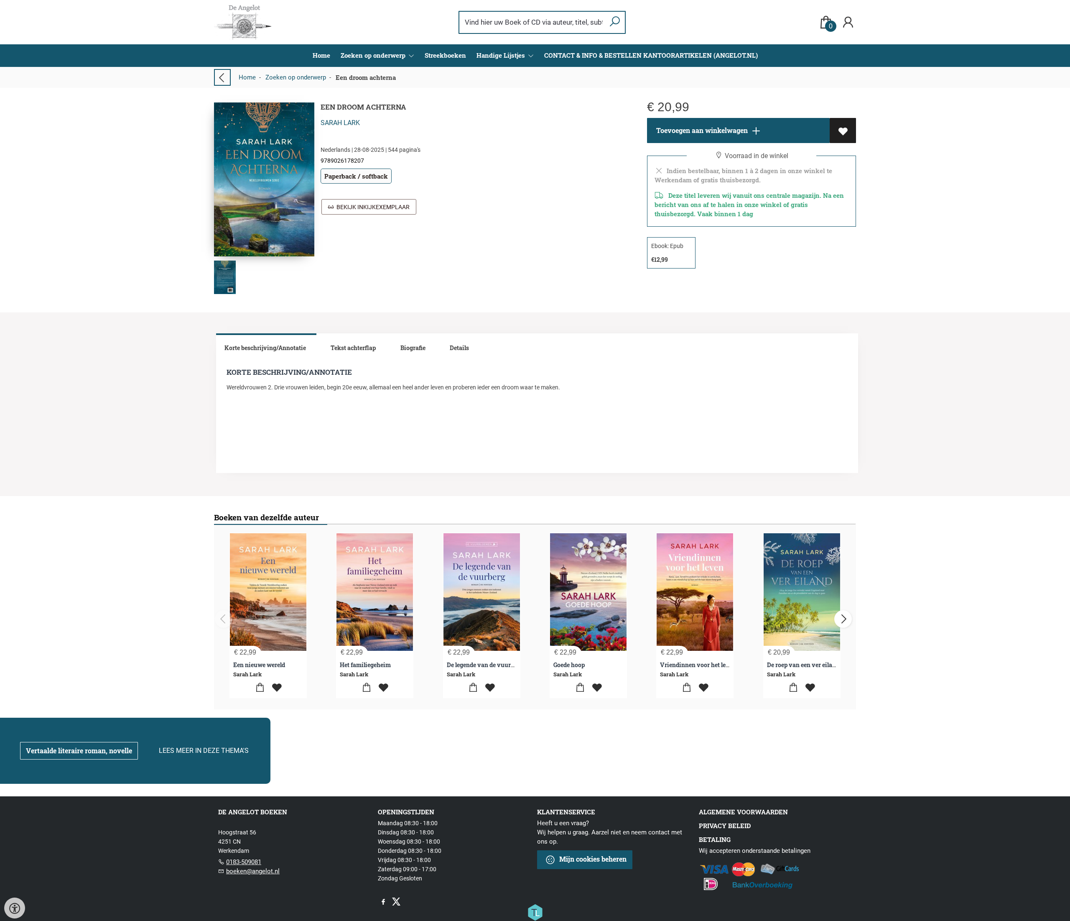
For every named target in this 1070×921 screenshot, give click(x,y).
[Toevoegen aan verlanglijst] (843, 130)
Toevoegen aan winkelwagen (701, 130)
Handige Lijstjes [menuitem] (501, 55)
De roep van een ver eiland (803, 665)
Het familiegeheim (365, 665)
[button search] (614, 22)
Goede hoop (569, 665)
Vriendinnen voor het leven (698, 665)
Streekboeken (445, 55)
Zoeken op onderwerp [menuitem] (374, 55)
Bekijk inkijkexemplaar (372, 207)
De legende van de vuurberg (485, 665)
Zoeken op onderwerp (295, 77)
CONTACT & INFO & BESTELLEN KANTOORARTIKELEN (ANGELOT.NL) (651, 55)
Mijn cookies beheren (592, 858)
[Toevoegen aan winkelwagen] (260, 688)
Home (321, 55)
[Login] (848, 22)
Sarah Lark (340, 123)
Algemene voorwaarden (743, 812)
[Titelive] (535, 911)
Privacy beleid (725, 825)
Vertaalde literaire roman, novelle (79, 750)
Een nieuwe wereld (259, 665)
